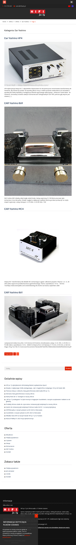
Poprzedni (8, 354)
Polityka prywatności (12, 438)
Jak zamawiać (10, 471)
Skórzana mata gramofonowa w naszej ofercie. (20, 394)
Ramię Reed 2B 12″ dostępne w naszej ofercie (20, 396)
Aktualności (9, 435)
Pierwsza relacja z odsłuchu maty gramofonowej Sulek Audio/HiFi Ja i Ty (27, 391)
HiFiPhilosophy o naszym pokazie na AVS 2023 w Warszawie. (24, 410)
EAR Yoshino (10, 449)
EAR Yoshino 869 (13, 103)
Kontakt (8, 452)
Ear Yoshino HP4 (13, 38)
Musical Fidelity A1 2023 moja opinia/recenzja (19, 418)
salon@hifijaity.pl (21, 6)
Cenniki (8, 474)
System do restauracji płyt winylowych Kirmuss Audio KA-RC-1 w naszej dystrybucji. (31, 407)
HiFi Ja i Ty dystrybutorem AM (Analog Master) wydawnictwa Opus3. (26, 385)
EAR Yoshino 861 (13, 292)
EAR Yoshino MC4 (14, 209)
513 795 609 (8, 6)
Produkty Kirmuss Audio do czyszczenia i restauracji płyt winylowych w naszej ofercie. (31, 404)
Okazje (8, 443)
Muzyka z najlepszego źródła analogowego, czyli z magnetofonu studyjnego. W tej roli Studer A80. (35, 388)
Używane (8, 440)
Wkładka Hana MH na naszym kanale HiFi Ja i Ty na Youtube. (24, 416)
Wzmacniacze (10, 446)
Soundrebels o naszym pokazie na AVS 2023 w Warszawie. (23, 413)
